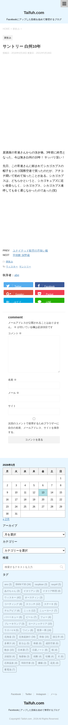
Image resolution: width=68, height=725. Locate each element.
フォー (45, 617)
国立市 (58, 636)
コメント (15, 333)
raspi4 (56, 584)
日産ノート (40, 650)
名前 (12, 379)
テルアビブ (12, 610)
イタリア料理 (51, 591)
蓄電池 (9, 669)
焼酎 (37, 656)
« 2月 (6, 519)
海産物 (24, 656)
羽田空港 (27, 663)
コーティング (13, 604)
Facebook (16, 694)
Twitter (28, 694)
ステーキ (50, 604)
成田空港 (52, 643)
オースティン (33, 597)
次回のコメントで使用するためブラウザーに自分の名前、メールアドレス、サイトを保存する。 (33, 428)
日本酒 (23, 650)
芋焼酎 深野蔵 (21, 255)
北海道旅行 (27, 636)
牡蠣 (50, 656)
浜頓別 (9, 656)
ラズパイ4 (11, 630)
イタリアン (31, 591)
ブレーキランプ (14, 623)
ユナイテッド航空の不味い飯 (30, 250)
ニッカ (29, 610)
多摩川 (9, 643)
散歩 (9, 650)
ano (8, 584)
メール (13, 392)
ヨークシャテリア (40, 623)
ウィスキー (12, 266)
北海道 (9, 636)
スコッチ (33, 604)
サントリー (25, 266)
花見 (54, 663)
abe (16, 275)
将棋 (37, 643)
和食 (44, 636)
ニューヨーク (48, 610)
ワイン (27, 630)
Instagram (41, 694)
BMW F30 (23, 584)
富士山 (24, 643)
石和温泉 (10, 663)
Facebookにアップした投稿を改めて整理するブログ (34, 710)
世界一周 (44, 630)
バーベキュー (13, 617)
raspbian (41, 584)
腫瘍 (42, 663)
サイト (12, 405)
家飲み (9, 261)
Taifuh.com (34, 12)
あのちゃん (12, 591)
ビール (31, 617)
